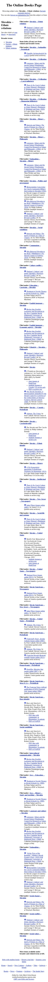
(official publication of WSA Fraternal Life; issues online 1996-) (35, 689)
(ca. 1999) (35, 292)
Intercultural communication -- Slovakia (30, 754)
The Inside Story (38, 971)
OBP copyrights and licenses (24, 979)
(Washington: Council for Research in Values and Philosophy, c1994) (35, 66)
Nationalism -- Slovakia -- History (30, 160)
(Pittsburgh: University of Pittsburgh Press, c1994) (33, 857)
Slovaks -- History (36, 463)
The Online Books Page (24, 5)
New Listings (19, 965)
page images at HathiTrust (34, 382)
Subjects (42, 965)
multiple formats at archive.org (35, 439)
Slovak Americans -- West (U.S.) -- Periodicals (32, 682)
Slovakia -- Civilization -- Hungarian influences (33, 100)
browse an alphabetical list (19, 15)
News (12, 971)
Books (6, 971)
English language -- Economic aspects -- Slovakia (32, 326)
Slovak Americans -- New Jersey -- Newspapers (32, 606)
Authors (28, 965)
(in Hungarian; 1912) (35, 469)
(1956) (35, 189)
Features (19, 971)
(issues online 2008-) (34, 640)
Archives (27, 971)
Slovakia (9, 42)
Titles (35, 965)
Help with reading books (11, 960)
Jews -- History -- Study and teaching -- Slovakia (31, 794)
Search (10, 965)
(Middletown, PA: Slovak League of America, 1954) (34, 204)
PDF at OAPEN (34, 721)
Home (3, 965)
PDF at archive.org (35, 389)
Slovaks (32, 367)
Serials (24, 967)
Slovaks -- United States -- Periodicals (31, 620)
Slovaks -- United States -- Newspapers (31, 570)
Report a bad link (28, 960)
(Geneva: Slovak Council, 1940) (35, 397)
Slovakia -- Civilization (38, 59)
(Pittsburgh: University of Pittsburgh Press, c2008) (34, 313)
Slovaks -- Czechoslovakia (28, 422)
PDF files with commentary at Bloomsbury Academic (37, 717)
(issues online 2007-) (33, 670)
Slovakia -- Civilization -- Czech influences (33, 80)
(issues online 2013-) (33, 576)
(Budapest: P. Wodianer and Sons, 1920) (34, 87)
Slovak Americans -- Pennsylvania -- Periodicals (32, 664)
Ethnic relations (11, 48)
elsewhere (12, 34)
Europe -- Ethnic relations (11, 45)
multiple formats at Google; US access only (37, 386)
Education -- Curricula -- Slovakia (29, 286)
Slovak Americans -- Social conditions (32, 726)
